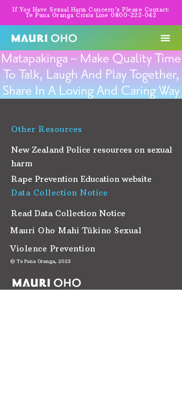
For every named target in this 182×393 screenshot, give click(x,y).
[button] (165, 37)
